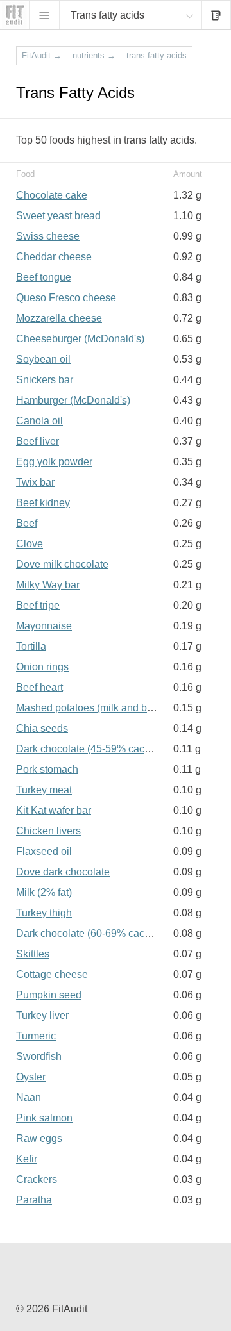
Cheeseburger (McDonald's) (80, 338)
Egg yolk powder (54, 461)
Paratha (34, 1200)
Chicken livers (48, 830)
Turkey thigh (44, 912)
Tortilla (31, 646)
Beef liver (37, 441)
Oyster (31, 1076)
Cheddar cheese (54, 256)
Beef (26, 523)
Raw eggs (39, 1138)
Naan (28, 1097)
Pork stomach (47, 769)
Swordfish (39, 1056)
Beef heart (39, 687)
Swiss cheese (48, 236)
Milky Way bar (48, 584)
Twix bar (35, 482)
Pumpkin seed (48, 994)
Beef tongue (43, 277)
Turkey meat (44, 789)
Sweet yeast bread (58, 215)
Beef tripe (38, 605)
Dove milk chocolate (62, 564)
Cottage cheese (52, 974)
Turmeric (36, 1035)
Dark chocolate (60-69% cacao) (87, 933)
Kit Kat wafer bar (53, 810)
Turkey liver (42, 1015)
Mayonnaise (44, 625)
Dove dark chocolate (63, 871)
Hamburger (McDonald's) (73, 400)
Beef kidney (43, 502)
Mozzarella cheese (59, 318)
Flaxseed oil (44, 851)
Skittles (32, 953)
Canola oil (39, 420)
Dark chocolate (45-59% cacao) (87, 748)
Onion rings (42, 666)
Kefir (26, 1158)
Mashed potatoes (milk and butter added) (108, 707)
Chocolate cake (51, 195)
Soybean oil (43, 359)
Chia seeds (42, 728)
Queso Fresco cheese (66, 297)
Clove (29, 543)
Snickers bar (44, 379)
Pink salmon (44, 1117)
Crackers (36, 1179)
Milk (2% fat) (44, 892)
